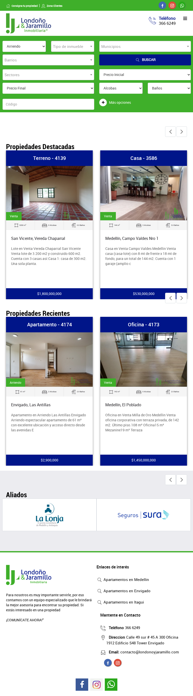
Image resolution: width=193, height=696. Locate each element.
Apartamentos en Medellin (126, 579)
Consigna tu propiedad (25, 6)
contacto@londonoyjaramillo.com (144, 651)
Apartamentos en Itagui (123, 602)
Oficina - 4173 (143, 324)
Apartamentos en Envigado (127, 590)
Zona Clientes (54, 6)
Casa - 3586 (143, 158)
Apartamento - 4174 (49, 324)
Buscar (149, 59)
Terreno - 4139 (49, 158)
